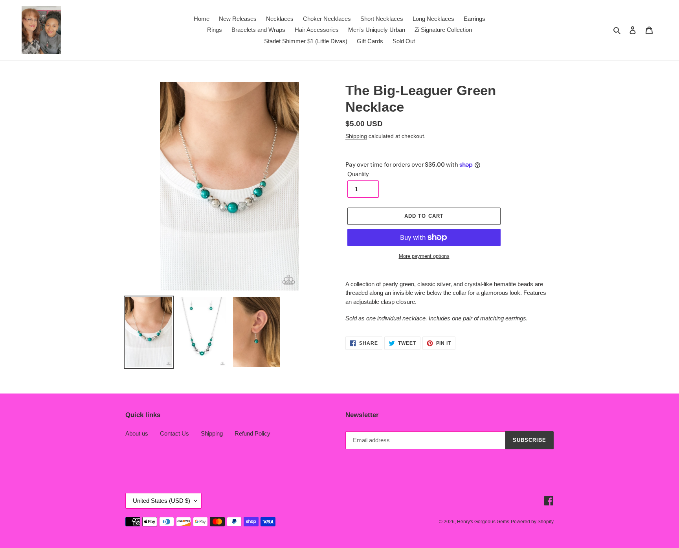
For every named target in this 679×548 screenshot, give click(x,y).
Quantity (358, 174)
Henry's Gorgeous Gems (483, 521)
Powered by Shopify (532, 521)
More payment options (424, 256)
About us (136, 433)
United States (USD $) (161, 500)
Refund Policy (252, 433)
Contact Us (174, 433)
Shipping (356, 136)
